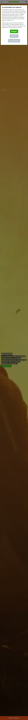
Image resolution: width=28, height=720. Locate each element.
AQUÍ (12, 20)
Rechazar (14, 36)
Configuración (14, 41)
